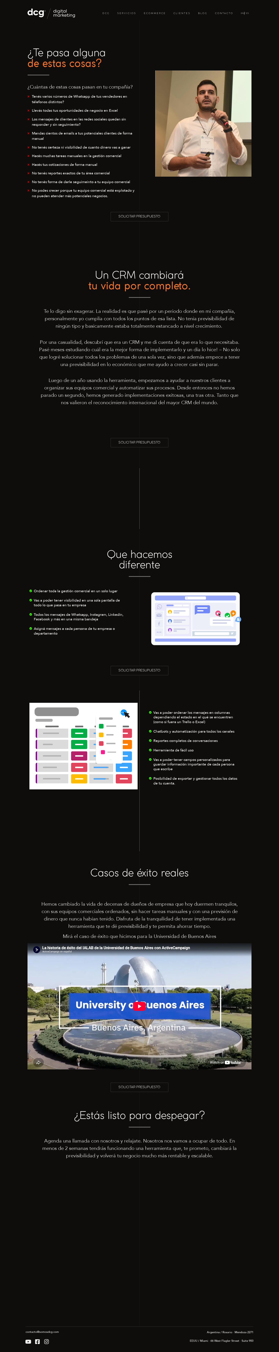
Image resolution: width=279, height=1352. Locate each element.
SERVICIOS (126, 13)
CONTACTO (224, 13)
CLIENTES (182, 13)
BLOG (202, 13)
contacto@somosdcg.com (42, 1332)
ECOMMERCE (155, 13)
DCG (106, 13)
